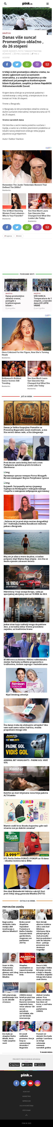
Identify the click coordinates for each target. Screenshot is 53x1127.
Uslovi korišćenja (26, 1106)
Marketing (26, 1096)
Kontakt (26, 1092)
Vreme (19, 236)
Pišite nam (26, 1110)
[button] (5, 289)
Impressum (27, 1101)
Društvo (6, 33)
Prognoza (8, 236)
